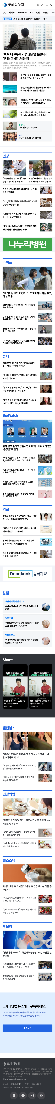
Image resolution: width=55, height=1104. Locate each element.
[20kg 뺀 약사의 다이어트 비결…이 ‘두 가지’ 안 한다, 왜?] (45, 329)
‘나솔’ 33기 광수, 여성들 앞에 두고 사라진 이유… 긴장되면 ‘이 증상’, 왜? (40, 181)
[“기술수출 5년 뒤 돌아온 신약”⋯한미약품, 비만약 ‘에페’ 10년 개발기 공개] (45, 459)
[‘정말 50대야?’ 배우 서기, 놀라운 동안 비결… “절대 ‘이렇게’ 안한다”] (46, 364)
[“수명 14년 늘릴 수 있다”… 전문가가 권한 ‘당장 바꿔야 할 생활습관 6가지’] (46, 227)
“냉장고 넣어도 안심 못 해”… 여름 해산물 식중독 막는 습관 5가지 (19, 899)
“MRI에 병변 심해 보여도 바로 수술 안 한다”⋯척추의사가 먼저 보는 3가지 (19, 965)
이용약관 (26, 1084)
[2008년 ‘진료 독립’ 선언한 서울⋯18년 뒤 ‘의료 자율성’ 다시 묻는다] (46, 529)
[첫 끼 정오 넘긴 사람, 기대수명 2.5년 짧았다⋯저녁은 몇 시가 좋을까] (10, 114)
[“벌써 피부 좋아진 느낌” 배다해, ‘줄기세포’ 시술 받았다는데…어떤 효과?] (46, 389)
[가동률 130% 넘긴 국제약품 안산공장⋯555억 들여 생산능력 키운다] (45, 482)
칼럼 (6, 592)
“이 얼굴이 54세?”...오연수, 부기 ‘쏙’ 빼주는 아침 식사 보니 (20, 376)
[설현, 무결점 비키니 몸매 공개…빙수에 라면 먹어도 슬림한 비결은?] (10, 89)
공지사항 (17, 1087)
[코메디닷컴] (23, 1095)
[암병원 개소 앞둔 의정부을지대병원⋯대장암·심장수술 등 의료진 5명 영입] (46, 517)
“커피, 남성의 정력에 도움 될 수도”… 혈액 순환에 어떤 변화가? (20, 203)
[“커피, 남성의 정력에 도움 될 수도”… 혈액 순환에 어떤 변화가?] (46, 202)
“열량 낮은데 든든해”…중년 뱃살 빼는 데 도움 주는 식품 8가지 (19, 911)
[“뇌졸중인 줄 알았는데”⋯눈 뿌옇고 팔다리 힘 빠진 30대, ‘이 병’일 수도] (14, 168)
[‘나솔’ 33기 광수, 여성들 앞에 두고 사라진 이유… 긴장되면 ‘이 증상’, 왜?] (40, 168)
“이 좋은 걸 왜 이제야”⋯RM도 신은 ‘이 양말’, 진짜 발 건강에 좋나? (19, 767)
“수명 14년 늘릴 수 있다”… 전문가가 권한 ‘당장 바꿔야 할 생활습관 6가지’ (20, 228)
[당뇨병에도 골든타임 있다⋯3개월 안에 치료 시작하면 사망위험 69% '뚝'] (46, 542)
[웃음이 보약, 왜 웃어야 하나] (10, 136)
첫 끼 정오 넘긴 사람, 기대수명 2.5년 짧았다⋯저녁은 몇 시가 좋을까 (35, 114)
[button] (38, 5)
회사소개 (5, 1084)
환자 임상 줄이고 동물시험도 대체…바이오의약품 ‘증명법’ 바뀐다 (27, 447)
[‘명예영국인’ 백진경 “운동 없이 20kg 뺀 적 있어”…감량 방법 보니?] (10, 101)
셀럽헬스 (9, 727)
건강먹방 (9, 794)
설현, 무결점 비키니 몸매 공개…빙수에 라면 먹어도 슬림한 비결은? (35, 89)
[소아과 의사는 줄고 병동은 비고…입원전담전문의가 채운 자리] (46, 641)
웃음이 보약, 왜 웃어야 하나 (30, 137)
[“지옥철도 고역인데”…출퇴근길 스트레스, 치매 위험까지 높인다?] (45, 341)
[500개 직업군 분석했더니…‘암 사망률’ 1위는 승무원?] (45, 306)
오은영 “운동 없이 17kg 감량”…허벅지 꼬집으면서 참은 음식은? (35, 76)
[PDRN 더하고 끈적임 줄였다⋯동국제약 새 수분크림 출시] (45, 470)
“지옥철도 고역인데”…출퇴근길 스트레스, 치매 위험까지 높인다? (19, 341)
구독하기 (27, 1028)
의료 (6, 509)
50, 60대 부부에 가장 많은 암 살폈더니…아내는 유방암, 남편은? (26, 56)
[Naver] (14, 1095)
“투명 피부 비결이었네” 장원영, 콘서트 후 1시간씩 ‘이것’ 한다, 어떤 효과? (19, 401)
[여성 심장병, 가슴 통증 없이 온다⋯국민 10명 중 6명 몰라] (46, 190)
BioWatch (10, 415)
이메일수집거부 (7, 1087)
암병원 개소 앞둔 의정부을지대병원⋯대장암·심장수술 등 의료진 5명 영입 (20, 517)
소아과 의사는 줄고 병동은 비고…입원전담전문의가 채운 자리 (21, 641)
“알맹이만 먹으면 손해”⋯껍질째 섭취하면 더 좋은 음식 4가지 (19, 833)
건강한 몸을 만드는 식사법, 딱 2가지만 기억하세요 (14, 702)
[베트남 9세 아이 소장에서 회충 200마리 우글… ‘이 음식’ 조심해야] (46, 215)
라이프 (7, 262)
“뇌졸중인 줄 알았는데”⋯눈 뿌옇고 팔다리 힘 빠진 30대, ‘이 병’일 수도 (14, 181)
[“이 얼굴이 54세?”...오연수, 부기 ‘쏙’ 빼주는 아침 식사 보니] (46, 376)
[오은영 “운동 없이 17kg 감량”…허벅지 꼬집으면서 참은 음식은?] (10, 76)
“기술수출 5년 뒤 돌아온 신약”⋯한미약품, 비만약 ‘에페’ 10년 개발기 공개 (19, 459)
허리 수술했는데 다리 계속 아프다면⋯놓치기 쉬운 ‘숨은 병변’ (20, 554)
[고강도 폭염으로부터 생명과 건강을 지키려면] (46, 607)
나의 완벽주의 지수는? (28, 127)
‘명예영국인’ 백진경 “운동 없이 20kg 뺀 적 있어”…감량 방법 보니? (35, 101)
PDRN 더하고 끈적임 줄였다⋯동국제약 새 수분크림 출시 (19, 471)
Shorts (8, 659)
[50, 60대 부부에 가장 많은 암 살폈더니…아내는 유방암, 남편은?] (27, 37)
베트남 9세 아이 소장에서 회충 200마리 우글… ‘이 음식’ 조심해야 (19, 215)
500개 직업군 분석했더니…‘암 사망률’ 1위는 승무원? (19, 306)
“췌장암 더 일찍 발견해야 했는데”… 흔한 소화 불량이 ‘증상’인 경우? (22, 624)
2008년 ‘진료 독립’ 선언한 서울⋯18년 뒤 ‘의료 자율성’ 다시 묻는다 (19, 529)
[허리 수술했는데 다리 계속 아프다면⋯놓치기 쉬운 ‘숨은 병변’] (46, 554)
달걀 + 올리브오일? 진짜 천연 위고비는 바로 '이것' (40, 702)
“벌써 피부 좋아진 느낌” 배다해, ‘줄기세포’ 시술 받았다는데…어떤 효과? (20, 389)
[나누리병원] (27, 244)
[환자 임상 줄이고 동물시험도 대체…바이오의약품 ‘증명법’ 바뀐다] (27, 431)
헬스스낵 (9, 860)
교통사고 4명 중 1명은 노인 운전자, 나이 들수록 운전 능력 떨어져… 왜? (19, 318)
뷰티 (6, 356)
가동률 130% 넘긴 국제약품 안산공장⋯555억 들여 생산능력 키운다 (19, 482)
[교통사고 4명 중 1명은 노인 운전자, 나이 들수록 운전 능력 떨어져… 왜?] (45, 317)
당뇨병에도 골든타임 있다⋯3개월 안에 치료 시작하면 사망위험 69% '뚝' (19, 542)
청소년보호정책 (36, 1084)
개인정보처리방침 (15, 1084)
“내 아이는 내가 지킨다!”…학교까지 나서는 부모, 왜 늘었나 (27, 294)
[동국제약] (27, 573)
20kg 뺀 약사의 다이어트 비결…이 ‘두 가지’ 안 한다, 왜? (19, 329)
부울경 (7, 926)
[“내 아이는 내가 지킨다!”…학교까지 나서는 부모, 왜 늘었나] (27, 278)
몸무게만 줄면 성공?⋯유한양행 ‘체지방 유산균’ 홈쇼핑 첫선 (18, 494)
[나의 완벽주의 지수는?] (10, 126)
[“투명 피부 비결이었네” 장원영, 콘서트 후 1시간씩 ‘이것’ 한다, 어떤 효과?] (46, 401)
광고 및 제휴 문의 (27, 1087)
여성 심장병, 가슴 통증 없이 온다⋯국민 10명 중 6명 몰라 (20, 190)
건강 (6, 156)
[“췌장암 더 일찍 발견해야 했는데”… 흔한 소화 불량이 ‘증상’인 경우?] (46, 624)
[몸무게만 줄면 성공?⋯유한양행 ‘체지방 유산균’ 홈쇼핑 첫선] (45, 494)
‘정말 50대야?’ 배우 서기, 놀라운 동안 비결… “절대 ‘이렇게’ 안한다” (19, 364)
